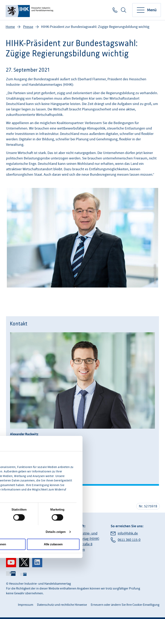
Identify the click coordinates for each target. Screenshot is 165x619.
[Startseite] (30, 10)
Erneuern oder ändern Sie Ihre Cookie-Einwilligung (125, 605)
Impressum (25, 605)
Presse (28, 26)
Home (10, 26)
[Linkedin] (37, 562)
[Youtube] (11, 562)
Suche (123, 10)
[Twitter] (24, 562)
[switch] (19, 517)
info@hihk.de (128, 533)
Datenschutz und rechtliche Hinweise (62, 605)
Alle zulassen (53, 544)
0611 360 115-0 (115, 10)
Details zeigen (56, 531)
